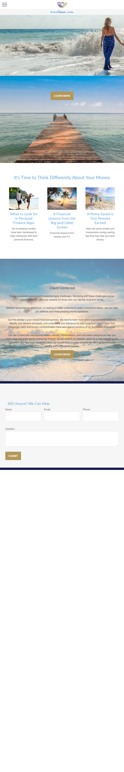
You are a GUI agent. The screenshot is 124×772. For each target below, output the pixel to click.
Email (47, 409)
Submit (13, 456)
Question (10, 428)
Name (8, 409)
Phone (86, 409)
